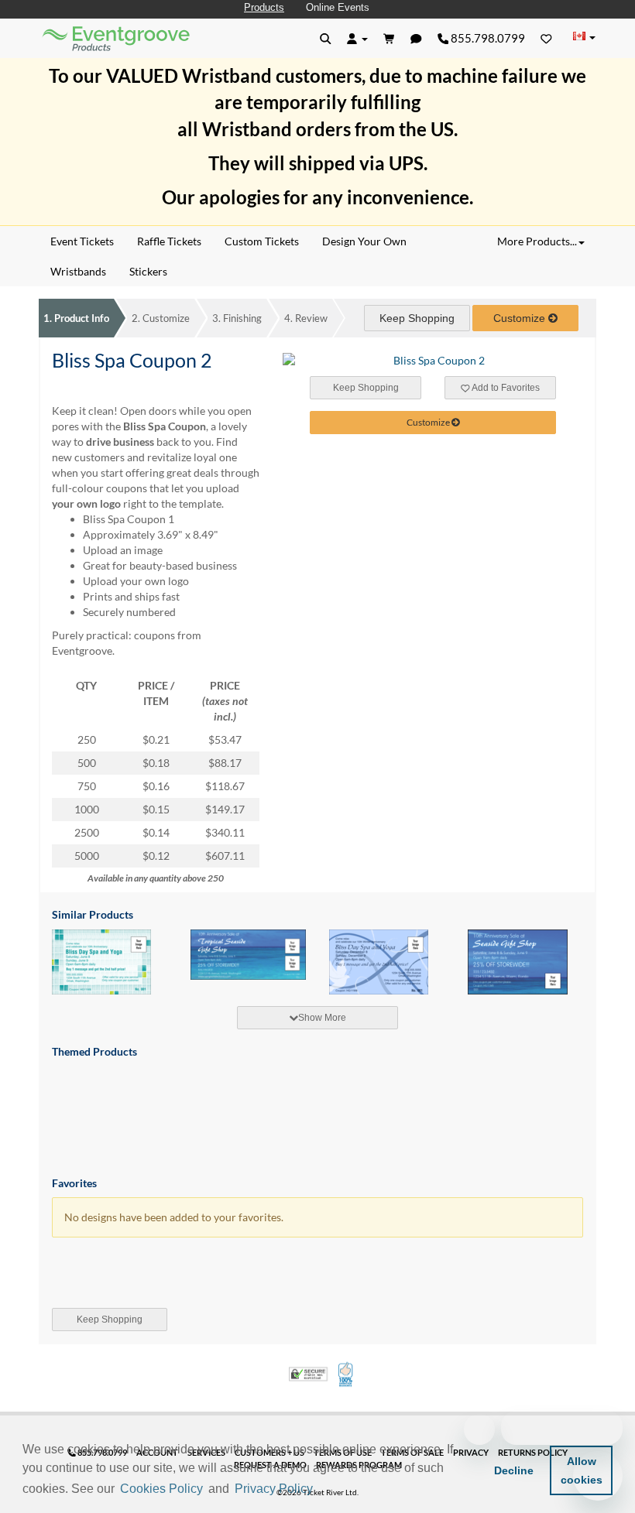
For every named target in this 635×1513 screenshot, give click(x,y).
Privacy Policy (274, 1488)
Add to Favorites (505, 387)
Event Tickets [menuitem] (82, 241)
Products (264, 7)
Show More (322, 1017)
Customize (161, 318)
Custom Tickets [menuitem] (262, 241)
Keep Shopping (417, 318)
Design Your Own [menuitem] (364, 241)
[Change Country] (584, 37)
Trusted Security (308, 1374)
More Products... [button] (537, 241)
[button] (321, 1489)
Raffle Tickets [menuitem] (169, 241)
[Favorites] (546, 38)
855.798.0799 (486, 38)
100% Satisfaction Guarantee (346, 1374)
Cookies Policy (161, 1488)
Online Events (337, 7)
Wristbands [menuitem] (78, 271)
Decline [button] (514, 1470)
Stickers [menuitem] (148, 271)
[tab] (317, 1017)
